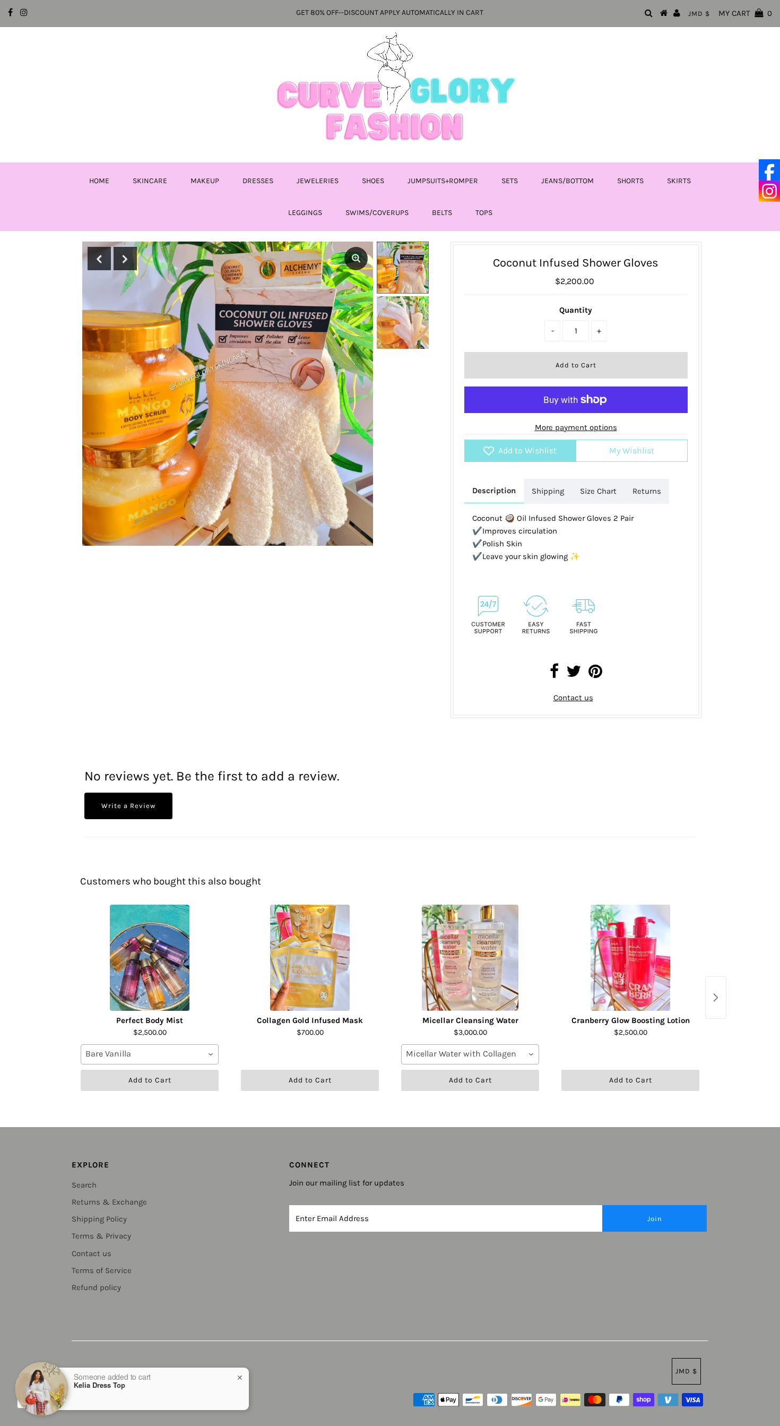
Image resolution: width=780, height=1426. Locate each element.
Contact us (573, 697)
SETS (509, 180)
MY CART (745, 13)
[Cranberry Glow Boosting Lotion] (630, 958)
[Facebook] (769, 170)
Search (84, 1185)
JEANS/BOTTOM (567, 180)
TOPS (483, 212)
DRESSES (257, 180)
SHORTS (630, 180)
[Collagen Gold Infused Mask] (310, 958)
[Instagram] (769, 191)
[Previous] (99, 258)
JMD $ (699, 14)
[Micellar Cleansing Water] (470, 958)
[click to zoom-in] (356, 258)
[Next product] (715, 997)
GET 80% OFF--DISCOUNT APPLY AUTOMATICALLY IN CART (389, 12)
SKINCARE (150, 180)
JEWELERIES (318, 180)
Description (494, 490)
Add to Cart (149, 1080)
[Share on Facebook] (554, 674)
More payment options (576, 427)
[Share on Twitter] (573, 674)
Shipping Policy (99, 1219)
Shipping (548, 491)
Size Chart (598, 491)
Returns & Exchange (109, 1202)
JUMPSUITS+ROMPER (443, 180)
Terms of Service (102, 1270)
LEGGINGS (305, 212)
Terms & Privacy (101, 1236)
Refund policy (96, 1287)
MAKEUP (204, 180)
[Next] (125, 258)
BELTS (442, 212)
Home (99, 180)
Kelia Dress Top (99, 1385)
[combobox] (150, 1054)
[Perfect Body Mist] (150, 958)
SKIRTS (679, 180)
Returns (646, 491)
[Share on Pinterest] (595, 674)
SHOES (373, 180)
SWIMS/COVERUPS (377, 212)
